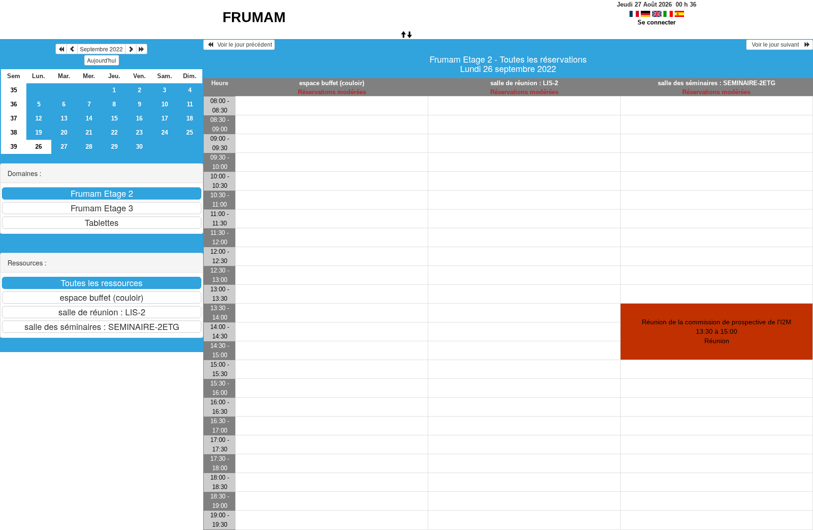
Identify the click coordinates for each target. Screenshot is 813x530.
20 (64, 132)
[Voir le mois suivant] (130, 49)
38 (13, 132)
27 (64, 146)
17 (164, 118)
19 (38, 132)
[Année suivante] (141, 49)
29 (114, 146)
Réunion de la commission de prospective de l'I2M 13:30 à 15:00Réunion (716, 331)
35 (13, 90)
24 (164, 132)
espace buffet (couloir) (331, 83)
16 (139, 118)
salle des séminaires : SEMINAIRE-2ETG (716, 83)
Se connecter (657, 22)
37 (13, 118)
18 (189, 118)
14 (89, 118)
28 (89, 146)
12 (38, 118)
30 (139, 146)
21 (89, 132)
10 (164, 104)
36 (13, 104)
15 (114, 118)
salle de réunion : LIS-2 (524, 83)
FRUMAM (254, 17)
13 (64, 118)
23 (139, 132)
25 (189, 132)
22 (114, 132)
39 (13, 146)
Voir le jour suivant (777, 44)
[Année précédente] (61, 49)
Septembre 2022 (101, 49)
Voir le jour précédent (242, 44)
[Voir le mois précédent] (72, 49)
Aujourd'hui (101, 60)
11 (190, 104)
